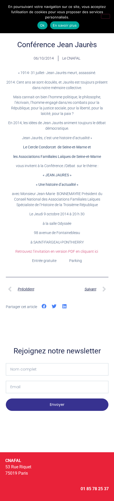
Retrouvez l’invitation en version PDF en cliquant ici (57, 251)
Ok (42, 25)
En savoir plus (65, 25)
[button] (44, 306)
